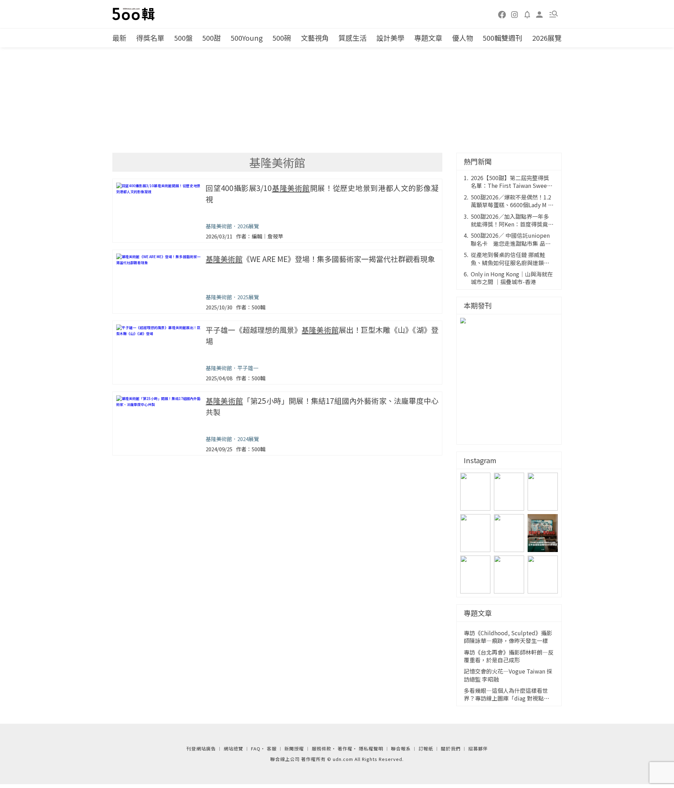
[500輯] (134, 14)
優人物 (462, 38)
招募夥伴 (478, 748)
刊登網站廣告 (201, 748)
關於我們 (451, 748)
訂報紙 (425, 748)
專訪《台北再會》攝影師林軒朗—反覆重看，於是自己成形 (509, 656)
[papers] (527, 14)
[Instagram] (515, 14)
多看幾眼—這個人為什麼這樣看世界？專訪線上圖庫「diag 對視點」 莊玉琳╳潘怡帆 (506, 694)
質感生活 (352, 38)
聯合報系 (401, 748)
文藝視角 (315, 38)
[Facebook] (502, 14)
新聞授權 (294, 748)
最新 (119, 38)
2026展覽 (547, 38)
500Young (247, 38)
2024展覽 (248, 438)
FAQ (255, 748)
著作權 (345, 748)
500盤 (183, 38)
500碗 (281, 38)
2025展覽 (248, 297)
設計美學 (390, 38)
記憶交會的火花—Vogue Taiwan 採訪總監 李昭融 (508, 675)
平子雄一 (247, 368)
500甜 (211, 38)
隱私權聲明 (371, 748)
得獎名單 (150, 38)
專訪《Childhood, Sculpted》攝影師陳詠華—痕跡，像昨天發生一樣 (508, 637)
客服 (272, 748)
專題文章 (428, 38)
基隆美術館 (219, 226)
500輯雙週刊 (502, 38)
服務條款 (321, 748)
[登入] (540, 14)
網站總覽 (233, 748)
